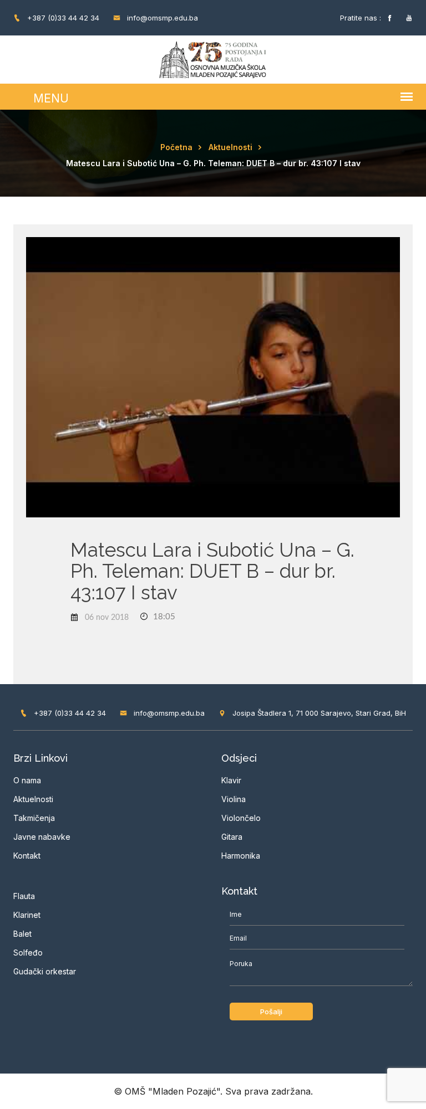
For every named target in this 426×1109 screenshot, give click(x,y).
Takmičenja (34, 818)
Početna (176, 147)
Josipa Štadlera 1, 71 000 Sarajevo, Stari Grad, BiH (318, 712)
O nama (27, 780)
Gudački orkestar (44, 971)
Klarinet (26, 915)
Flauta (24, 896)
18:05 (163, 617)
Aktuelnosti (230, 147)
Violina (233, 799)
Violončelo (241, 818)
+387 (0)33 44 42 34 (62, 17)
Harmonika (240, 855)
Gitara (231, 836)
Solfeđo (28, 952)
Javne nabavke (41, 836)
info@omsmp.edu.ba (161, 17)
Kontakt (26, 855)
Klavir (231, 780)
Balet (22, 933)
